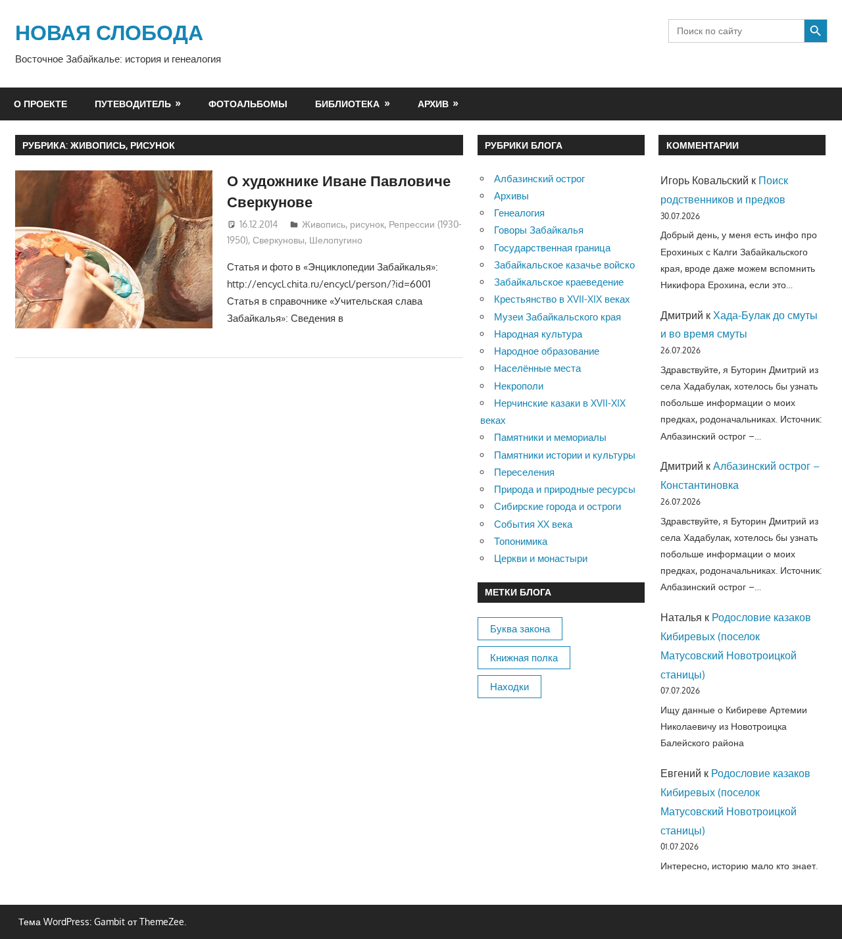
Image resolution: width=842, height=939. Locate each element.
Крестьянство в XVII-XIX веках (562, 299)
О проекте (40, 103)
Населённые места (537, 368)
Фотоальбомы (248, 103)
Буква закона (520, 628)
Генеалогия (519, 213)
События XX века (533, 524)
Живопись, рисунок (343, 224)
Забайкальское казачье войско (564, 265)
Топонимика (520, 541)
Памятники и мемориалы (550, 437)
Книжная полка (524, 657)
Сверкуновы (279, 239)
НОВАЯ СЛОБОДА (109, 31)
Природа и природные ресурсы (564, 489)
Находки (509, 686)
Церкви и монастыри (540, 558)
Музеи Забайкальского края (557, 317)
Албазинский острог (539, 178)
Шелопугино (335, 239)
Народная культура (538, 334)
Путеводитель (133, 103)
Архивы (511, 196)
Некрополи (518, 386)
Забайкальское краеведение (559, 282)
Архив (433, 103)
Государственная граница (552, 247)
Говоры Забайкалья (538, 230)
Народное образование (546, 351)
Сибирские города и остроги (557, 506)
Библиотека (347, 103)
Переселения (524, 472)
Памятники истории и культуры (564, 455)
